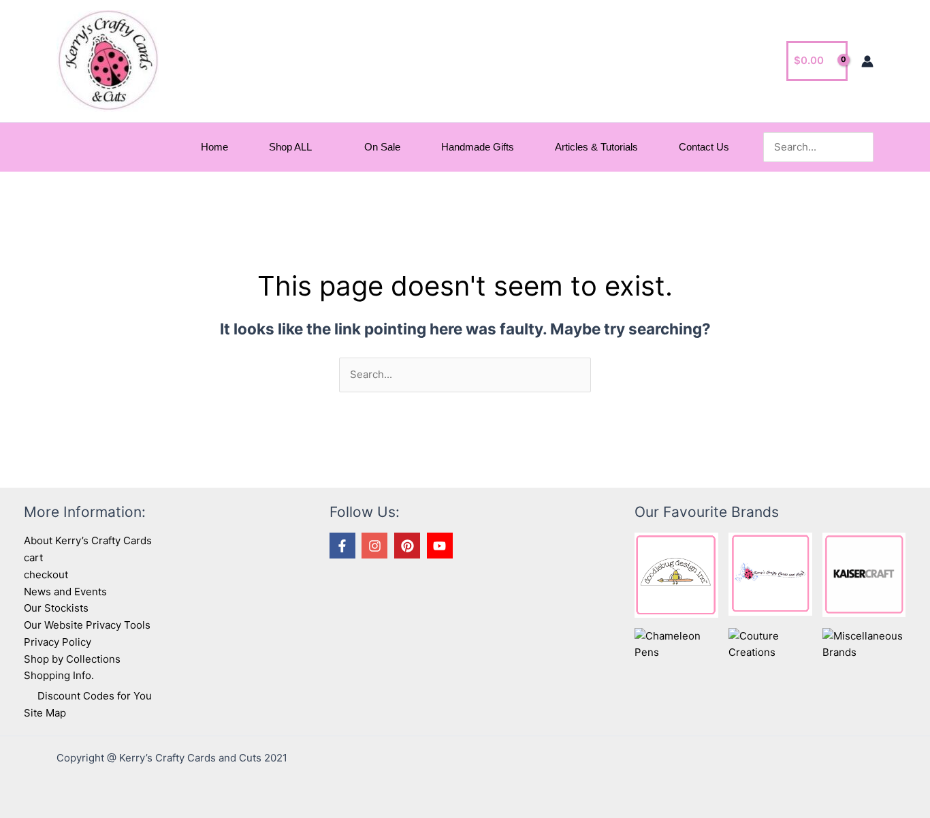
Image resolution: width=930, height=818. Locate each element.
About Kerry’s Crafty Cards (88, 540)
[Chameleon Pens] (676, 644)
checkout (46, 574)
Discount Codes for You (94, 695)
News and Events (65, 591)
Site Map (45, 712)
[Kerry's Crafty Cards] (770, 573)
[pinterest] (409, 546)
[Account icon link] (867, 61)
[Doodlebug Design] (676, 574)
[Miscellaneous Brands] (864, 644)
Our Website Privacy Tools (87, 624)
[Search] (865, 147)
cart (33, 557)
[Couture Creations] (770, 644)
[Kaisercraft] (864, 573)
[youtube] (442, 546)
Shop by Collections (72, 658)
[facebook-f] (344, 546)
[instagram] (376, 546)
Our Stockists (56, 607)
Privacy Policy (57, 641)
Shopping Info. (59, 675)
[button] (317, 147)
